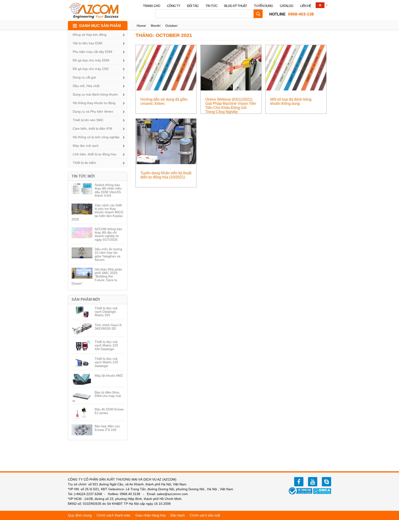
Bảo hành (177, 515)
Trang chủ (151, 6)
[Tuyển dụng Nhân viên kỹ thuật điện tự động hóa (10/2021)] (166, 141)
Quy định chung (80, 515)
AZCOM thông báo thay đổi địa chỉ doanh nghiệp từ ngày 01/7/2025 (108, 234)
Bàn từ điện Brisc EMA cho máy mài (108, 394)
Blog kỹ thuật (235, 6)
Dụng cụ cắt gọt (84, 77)
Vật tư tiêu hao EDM (87, 43)
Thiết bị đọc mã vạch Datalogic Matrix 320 (106, 311)
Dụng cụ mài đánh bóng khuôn (95, 94)
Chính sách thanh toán (113, 515)
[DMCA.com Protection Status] (322, 491)
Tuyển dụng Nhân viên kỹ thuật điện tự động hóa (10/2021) (165, 175)
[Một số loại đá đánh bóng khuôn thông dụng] (296, 67)
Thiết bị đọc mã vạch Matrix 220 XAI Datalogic (106, 345)
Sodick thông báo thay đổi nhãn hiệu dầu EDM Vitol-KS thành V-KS (108, 190)
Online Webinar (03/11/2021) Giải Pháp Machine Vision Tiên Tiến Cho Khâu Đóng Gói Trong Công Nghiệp (230, 105)
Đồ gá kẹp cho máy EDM (91, 60)
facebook (298, 481)
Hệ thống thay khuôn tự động (94, 103)
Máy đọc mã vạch (86, 145)
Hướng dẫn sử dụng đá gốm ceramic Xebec (163, 101)
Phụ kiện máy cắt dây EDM (92, 52)
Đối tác (193, 6)
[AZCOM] (97, 10)
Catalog (286, 6)
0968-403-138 (291, 14)
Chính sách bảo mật (205, 515)
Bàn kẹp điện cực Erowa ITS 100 (107, 427)
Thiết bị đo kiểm (84, 163)
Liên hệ (305, 6)
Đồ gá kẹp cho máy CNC (91, 69)
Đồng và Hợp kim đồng (89, 34)
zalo (326, 481)
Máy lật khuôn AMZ (109, 375)
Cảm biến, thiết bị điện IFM (92, 128)
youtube (312, 481)
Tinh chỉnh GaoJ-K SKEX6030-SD (108, 326)
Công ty (173, 6)
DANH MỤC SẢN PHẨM (100, 26)
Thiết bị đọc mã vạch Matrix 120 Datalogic (106, 362)
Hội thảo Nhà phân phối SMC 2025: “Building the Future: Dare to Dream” (97, 277)
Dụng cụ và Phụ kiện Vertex (93, 111)
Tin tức (211, 6)
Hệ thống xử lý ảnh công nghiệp (96, 137)
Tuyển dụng (263, 6)
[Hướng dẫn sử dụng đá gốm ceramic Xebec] (166, 67)
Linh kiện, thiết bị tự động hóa (94, 154)
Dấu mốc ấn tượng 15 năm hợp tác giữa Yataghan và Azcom (108, 254)
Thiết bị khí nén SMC (88, 120)
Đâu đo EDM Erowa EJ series (109, 411)
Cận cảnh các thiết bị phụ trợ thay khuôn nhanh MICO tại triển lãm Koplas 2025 (97, 212)
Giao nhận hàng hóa (150, 515)
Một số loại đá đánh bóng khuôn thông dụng (290, 101)
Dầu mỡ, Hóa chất (86, 86)
